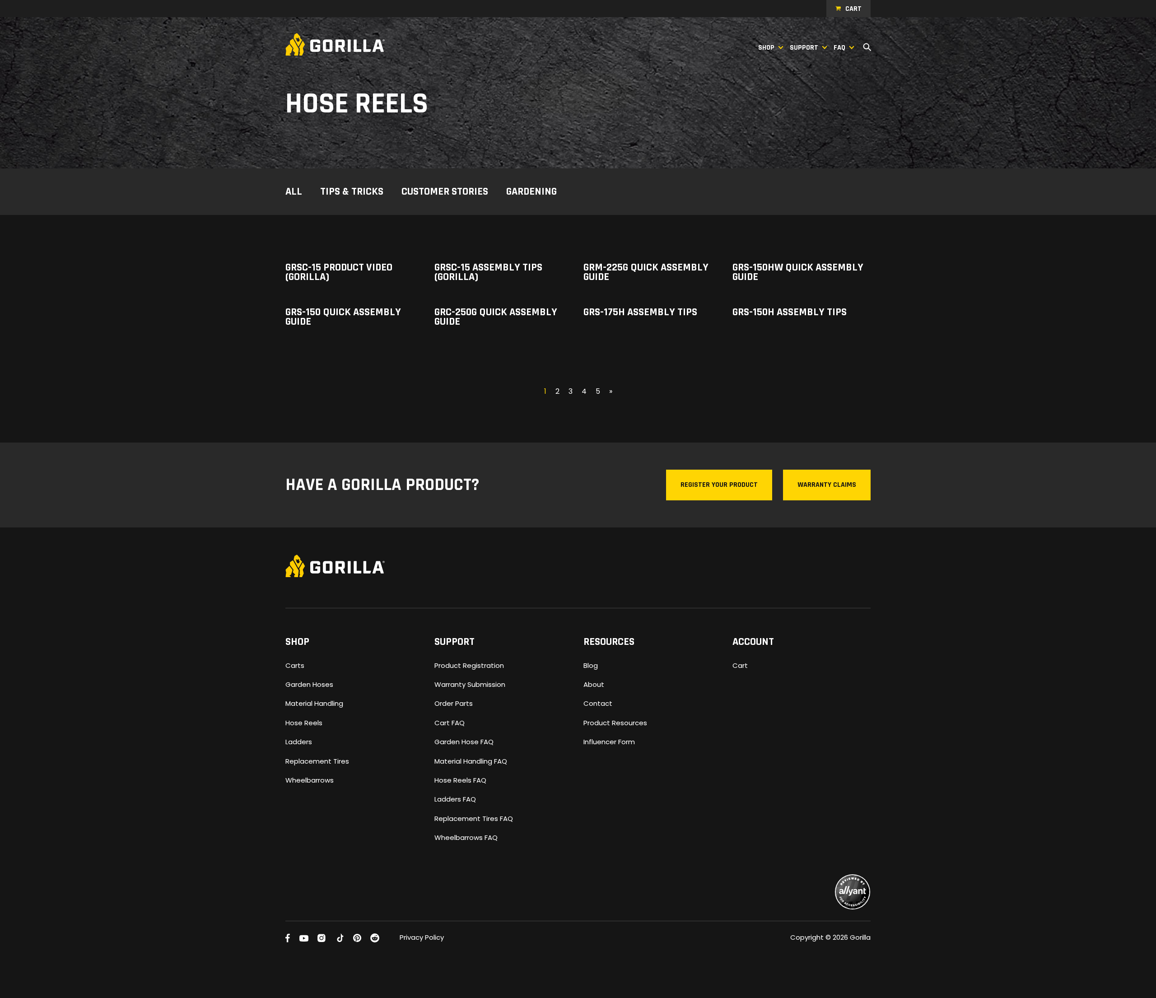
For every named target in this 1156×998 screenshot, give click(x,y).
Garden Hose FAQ (464, 741)
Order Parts (453, 703)
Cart (853, 9)
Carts (294, 665)
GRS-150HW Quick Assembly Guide (797, 272)
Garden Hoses (309, 684)
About (593, 684)
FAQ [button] (839, 47)
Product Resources (615, 723)
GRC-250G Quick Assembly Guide (495, 317)
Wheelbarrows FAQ (466, 837)
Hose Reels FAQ (460, 780)
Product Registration (469, 665)
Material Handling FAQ (470, 761)
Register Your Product (719, 485)
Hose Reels (303, 723)
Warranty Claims (826, 485)
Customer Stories (444, 192)
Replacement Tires (317, 761)
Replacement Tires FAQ (473, 818)
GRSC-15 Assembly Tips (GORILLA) (488, 272)
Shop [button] (766, 47)
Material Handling (314, 703)
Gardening (531, 192)
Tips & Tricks (351, 192)
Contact (597, 703)
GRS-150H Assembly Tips (789, 312)
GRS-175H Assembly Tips (640, 312)
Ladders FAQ (455, 799)
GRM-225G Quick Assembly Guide (646, 272)
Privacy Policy (422, 937)
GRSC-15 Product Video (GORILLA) (338, 272)
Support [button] (804, 47)
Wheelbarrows (309, 780)
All (293, 192)
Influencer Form (609, 741)
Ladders (298, 741)
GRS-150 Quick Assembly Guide (343, 317)
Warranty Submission (469, 684)
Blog (590, 665)
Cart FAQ (449, 723)
